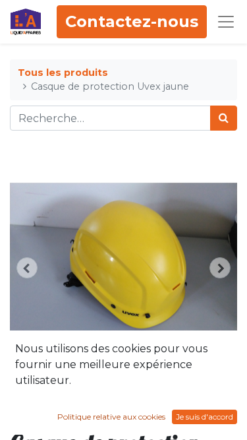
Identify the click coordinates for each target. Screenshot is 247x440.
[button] (27, 267)
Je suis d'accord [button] (204, 417)
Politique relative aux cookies (111, 417)
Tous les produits (63, 73)
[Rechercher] (223, 118)
